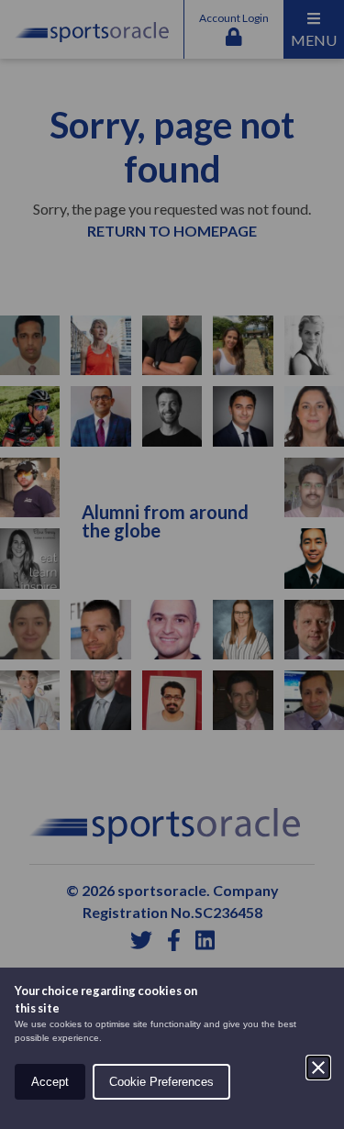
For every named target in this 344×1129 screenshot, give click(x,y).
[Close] (318, 1068)
